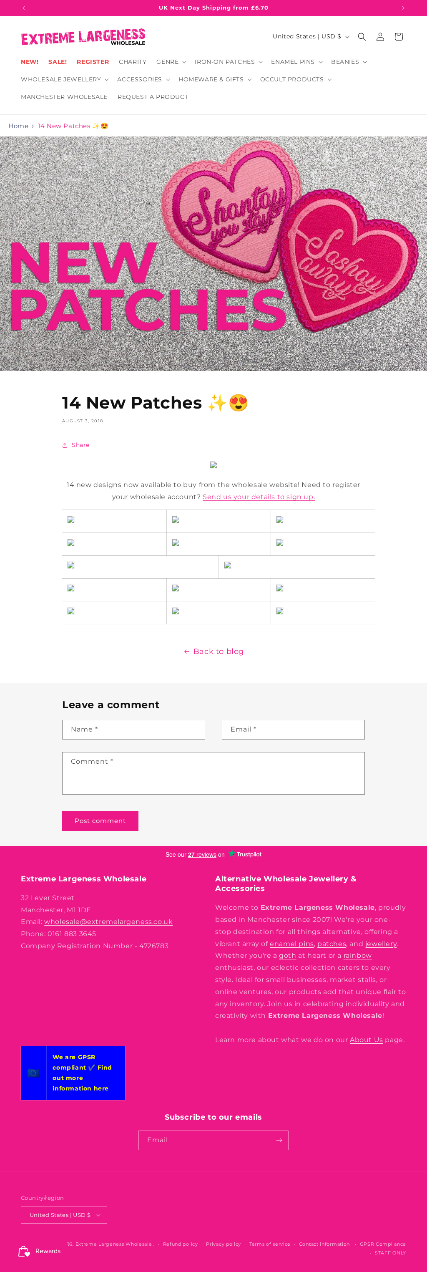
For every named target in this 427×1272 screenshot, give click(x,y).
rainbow (358, 955)
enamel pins (292, 944)
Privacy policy (223, 1244)
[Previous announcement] (24, 8)
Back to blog (218, 651)
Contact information (324, 1244)
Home (18, 126)
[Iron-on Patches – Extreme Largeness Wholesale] (280, 521)
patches (331, 944)
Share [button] (81, 445)
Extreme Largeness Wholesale (113, 1244)
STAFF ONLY (390, 1253)
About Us (366, 1040)
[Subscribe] (279, 1140)
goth (287, 955)
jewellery (381, 944)
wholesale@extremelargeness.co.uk (108, 922)
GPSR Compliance (383, 1244)
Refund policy (180, 1244)
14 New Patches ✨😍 (73, 126)
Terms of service (270, 1244)
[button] (170, 62)
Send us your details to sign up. (259, 497)
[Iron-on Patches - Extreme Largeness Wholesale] (71, 521)
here (101, 1088)
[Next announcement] (403, 8)
